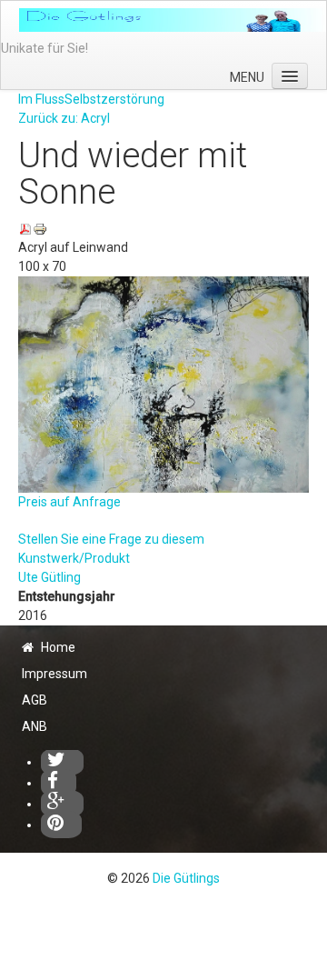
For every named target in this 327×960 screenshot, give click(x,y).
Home (58, 647)
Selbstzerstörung (114, 99)
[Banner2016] (172, 20)
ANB (34, 726)
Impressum (54, 673)
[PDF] (25, 228)
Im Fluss (41, 99)
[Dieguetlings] (62, 761)
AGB (34, 700)
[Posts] (62, 803)
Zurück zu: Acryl (64, 118)
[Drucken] (40, 228)
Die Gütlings (186, 878)
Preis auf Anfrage (69, 502)
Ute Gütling (49, 577)
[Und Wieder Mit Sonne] (163, 383)
